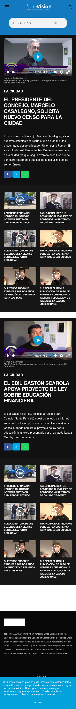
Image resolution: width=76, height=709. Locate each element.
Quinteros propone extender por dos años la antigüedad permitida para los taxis (19, 292)
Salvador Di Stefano (55, 649)
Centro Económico (57, 637)
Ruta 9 (43, 649)
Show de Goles (20, 653)
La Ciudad (13, 91)
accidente (8, 633)
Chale (69, 637)
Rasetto (25, 649)
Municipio (67, 645)
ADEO (16, 633)
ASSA (31, 633)
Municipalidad (56, 645)
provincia (18, 649)
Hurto (60, 641)
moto (47, 645)
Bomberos (62, 633)
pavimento (8, 649)
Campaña (16, 637)
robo (32, 649)
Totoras (52, 653)
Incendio (68, 641)
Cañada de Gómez (40, 637)
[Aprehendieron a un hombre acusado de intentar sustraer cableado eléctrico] (20, 200)
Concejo (21, 641)
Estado (39, 641)
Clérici (14, 641)
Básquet (7, 637)
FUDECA (47, 641)
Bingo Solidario (51, 633)
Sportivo (36, 653)
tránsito (59, 653)
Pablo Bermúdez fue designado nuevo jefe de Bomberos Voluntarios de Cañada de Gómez (56, 217)
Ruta (37, 649)
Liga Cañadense (37, 645)
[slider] (22, 72)
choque (7, 641)
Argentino (23, 633)
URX (65, 653)
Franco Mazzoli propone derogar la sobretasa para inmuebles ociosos (56, 254)
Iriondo (7, 645)
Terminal (44, 653)
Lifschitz (25, 645)
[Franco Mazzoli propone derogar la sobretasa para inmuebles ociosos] (56, 238)
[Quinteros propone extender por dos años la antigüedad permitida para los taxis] (20, 276)
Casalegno (26, 637)
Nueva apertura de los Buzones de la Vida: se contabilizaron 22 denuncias (18, 255)
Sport (29, 653)
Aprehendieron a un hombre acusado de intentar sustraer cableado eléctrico (17, 217)
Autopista (39, 633)
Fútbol (55, 641)
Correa (28, 641)
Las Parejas (16, 645)
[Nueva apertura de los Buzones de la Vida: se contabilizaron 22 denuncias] (20, 238)
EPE (34, 641)
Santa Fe (8, 653)
